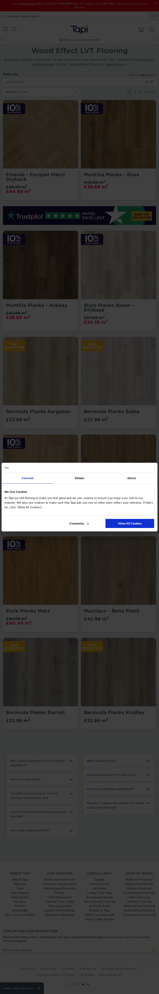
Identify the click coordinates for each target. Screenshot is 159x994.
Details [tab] (79, 478)
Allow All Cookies (130, 523)
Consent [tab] (27, 478)
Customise (76, 523)
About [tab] (131, 478)
